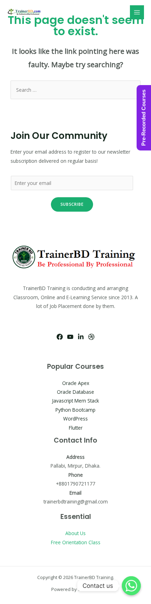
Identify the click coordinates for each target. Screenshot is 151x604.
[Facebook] (60, 337)
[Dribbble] (91, 337)
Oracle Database (75, 391)
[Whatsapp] (131, 585)
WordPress (75, 418)
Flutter (76, 427)
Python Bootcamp (75, 409)
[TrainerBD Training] (24, 12)
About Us (75, 533)
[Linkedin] (81, 337)
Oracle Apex (75, 383)
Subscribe (72, 204)
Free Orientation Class (75, 542)
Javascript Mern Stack (75, 400)
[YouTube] (70, 337)
